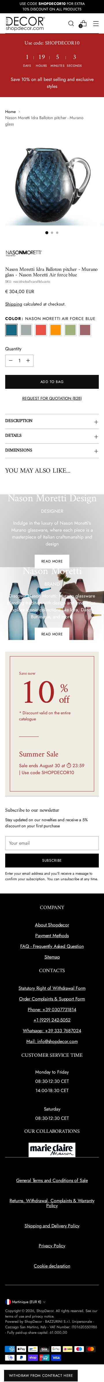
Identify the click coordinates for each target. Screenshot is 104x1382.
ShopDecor (44, 1310)
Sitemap (52, 957)
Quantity (13, 348)
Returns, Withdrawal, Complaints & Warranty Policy (52, 1203)
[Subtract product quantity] (10, 361)
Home (10, 111)
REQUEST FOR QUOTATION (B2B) (52, 398)
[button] (46, 232)
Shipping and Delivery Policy (52, 1225)
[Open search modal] (71, 23)
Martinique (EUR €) (26, 1302)
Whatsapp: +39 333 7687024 (52, 1030)
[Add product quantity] (28, 361)
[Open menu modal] (96, 23)
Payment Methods (52, 935)
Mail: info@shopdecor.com (51, 1041)
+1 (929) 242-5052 (52, 1020)
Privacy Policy (52, 1245)
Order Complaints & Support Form (52, 999)
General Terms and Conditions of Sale (52, 1180)
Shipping (13, 304)
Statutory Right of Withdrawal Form (52, 988)
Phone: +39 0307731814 (52, 1009)
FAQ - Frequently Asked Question (51, 946)
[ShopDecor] (25, 24)
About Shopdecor (52, 925)
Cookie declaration (52, 1266)
